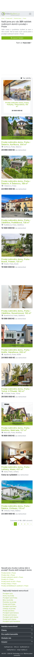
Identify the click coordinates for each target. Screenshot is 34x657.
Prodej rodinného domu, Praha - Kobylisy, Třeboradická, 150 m (17, 104)
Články (4, 630)
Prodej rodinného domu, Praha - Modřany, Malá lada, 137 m (16, 429)
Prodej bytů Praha (9, 604)
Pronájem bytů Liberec (10, 617)
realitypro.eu (8, 647)
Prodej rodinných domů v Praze (12, 577)
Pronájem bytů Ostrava (11, 613)
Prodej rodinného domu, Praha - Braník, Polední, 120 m (16, 260)
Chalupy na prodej (9, 608)
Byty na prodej (8, 600)
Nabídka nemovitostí (9, 626)
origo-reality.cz (22, 650)
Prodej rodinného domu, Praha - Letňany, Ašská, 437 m (16, 468)
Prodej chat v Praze (8, 575)
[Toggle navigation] (30, 14)
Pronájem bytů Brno (9, 606)
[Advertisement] (17, 5)
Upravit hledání (17, 38)
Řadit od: (23, 43)
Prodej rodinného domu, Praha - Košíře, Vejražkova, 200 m (16, 351)
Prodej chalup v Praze (8, 583)
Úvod (2, 18)
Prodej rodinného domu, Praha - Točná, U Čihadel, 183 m (16, 390)
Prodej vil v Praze (7, 579)
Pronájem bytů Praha (10, 598)
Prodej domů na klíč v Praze (11, 581)
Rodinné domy (17, 18)
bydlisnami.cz (24, 647)
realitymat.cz (11, 650)
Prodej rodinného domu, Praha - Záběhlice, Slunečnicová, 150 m (16, 312)
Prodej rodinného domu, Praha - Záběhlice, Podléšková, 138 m (16, 221)
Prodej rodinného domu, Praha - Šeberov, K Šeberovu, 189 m (16, 182)
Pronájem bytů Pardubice (11, 621)
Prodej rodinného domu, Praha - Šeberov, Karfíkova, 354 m (16, 143)
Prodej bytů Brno (8, 611)
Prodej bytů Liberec (9, 619)
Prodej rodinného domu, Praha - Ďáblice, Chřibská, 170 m (16, 507)
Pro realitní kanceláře (9, 634)
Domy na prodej (8, 596)
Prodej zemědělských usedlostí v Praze (14, 586)
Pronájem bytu (8, 593)
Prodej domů (9, 18)
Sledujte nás (6, 638)
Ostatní (4, 642)
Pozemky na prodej (9, 602)
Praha (24, 18)
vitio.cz (16, 647)
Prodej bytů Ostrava (10, 615)
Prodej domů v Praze (8, 573)
